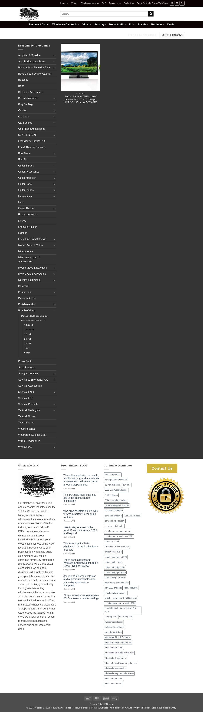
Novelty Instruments (29, 280)
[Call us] (182, 3)
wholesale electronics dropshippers (121, 663)
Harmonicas (25, 196)
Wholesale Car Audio (65, 24)
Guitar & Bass (26, 165)
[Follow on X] (172, 3)
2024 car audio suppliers (116, 500)
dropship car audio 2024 (116, 557)
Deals (170, 24)
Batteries (23, 79)
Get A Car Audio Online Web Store (152, 3)
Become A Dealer (39, 24)
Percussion (24, 292)
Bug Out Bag (25, 104)
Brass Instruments (28, 98)
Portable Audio (26, 304)
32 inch (28, 343)
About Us (64, 3)
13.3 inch (28, 325)
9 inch (27, 352)
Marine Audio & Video (30, 245)
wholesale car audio (114, 647)
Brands (142, 24)
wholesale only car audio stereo (119, 673)
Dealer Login (115, 3)
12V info (127, 485)
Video (85, 24)
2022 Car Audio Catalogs (116, 490)
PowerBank (24, 361)
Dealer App (129, 3)
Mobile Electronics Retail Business (121, 598)
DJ (131, 24)
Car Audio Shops (132, 516)
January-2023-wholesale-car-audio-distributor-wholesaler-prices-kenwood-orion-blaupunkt (79, 581)
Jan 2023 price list (113, 588)
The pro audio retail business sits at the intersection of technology (79, 497)
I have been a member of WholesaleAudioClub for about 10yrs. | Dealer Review (80, 563)
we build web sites (113, 632)
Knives (22, 220)
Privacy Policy (96, 704)
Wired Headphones (29, 441)
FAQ (104, 3)
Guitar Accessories (28, 171)
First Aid (22, 159)
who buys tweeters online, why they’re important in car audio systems (80, 514)
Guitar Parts (25, 184)
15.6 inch (29, 329)
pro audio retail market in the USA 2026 (120, 610)
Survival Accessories (30, 385)
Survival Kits (25, 398)
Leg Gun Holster (27, 227)
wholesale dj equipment (115, 658)
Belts (21, 86)
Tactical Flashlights (29, 410)
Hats (20, 202)
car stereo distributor (114, 526)
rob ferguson (110, 617)
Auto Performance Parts (31, 61)
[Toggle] (54, 55)
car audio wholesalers (115, 521)
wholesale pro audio (114, 678)
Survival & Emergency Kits (33, 379)
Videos (74, 3)
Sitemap (109, 704)
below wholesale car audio (117, 505)
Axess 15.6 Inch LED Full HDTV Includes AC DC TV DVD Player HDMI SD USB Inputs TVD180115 (81, 99)
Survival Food (26, 392)
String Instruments (28, 373)
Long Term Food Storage (32, 239)
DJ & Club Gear (27, 135)
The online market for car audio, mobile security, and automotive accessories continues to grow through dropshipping (81, 480)
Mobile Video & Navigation (33, 267)
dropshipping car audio (115, 577)
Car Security (25, 122)
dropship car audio (113, 552)
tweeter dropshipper (114, 622)
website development (114, 627)
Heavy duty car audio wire (117, 583)
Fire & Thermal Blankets (32, 147)
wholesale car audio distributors (119, 653)
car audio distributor (114, 510)
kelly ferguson (131, 588)
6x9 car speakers (113, 474)
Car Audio (23, 116)
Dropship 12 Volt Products (117, 547)
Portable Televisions (65, 35)
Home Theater (26, 208)
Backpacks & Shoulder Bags (34, 67)
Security (99, 24)
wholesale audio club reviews (118, 642)
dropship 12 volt (112, 541)
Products (156, 24)
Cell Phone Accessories (31, 128)
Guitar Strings (26, 190)
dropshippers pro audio (115, 572)
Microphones (25, 251)
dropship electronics (114, 562)
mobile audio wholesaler (116, 593)
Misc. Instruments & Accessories (29, 259)
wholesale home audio (115, 668)
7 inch (27, 348)
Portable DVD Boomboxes (34, 316)
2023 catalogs (111, 495)
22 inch (28, 334)
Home (22, 35)
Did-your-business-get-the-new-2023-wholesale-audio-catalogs (81, 597)
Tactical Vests (26, 422)
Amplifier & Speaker (29, 55)
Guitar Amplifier (27, 177)
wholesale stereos (113, 683)
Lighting (22, 233)
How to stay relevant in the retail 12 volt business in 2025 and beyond (80, 530)
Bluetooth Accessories (30, 92)
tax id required (125, 617)
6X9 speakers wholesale (116, 480)
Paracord (23, 286)
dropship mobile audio (115, 567)
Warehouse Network (90, 3)
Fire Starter (24, 153)
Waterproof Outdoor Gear (32, 434)
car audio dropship (113, 516)
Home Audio (116, 24)
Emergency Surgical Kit (31, 141)
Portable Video (39, 35)
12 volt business (112, 485)
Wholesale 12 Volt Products (117, 637)
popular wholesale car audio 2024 (120, 603)
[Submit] (151, 14)
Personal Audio (27, 298)
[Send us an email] (177, 3)
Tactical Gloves (26, 416)
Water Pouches (26, 428)
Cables (22, 110)
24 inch (28, 339)
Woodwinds (25, 447)
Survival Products (28, 404)
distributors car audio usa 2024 (119, 536)
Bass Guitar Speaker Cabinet (34, 73)
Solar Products (26, 367)
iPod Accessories (28, 214)
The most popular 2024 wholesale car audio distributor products (80, 546)
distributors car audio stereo (117, 531)
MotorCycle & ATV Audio (32, 273)
